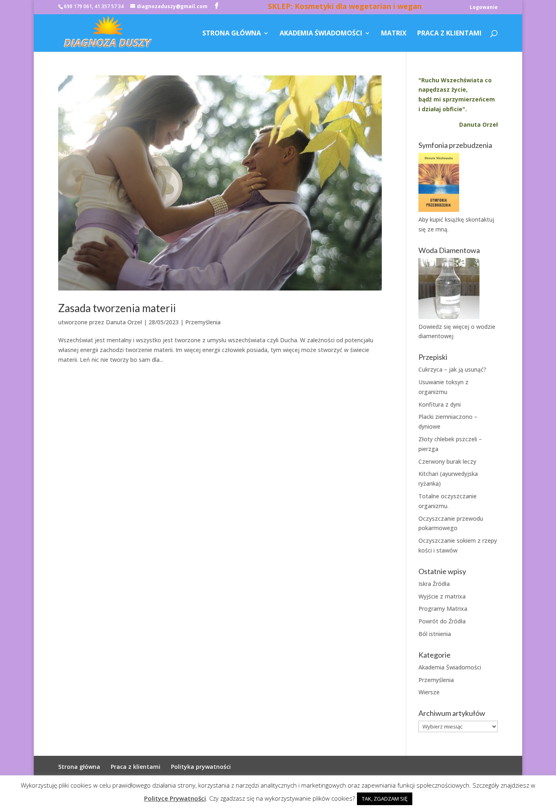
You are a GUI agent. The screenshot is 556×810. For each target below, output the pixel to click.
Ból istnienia (434, 634)
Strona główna (231, 33)
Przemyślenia (203, 322)
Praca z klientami (449, 33)
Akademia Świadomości (321, 33)
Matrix (394, 33)
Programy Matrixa (442, 608)
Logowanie (484, 8)
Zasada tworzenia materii (117, 308)
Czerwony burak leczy (447, 461)
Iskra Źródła (434, 584)
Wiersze (429, 692)
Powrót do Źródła (442, 621)
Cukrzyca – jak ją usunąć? (452, 369)
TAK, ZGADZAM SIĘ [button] (384, 798)
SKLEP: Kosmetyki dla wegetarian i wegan (345, 7)
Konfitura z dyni (439, 404)
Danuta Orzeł (124, 322)
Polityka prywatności (201, 766)
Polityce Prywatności (175, 798)
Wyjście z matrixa (442, 596)
